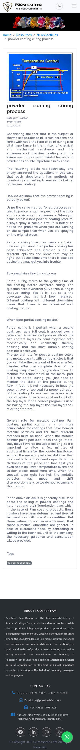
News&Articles (47, 35)
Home (7, 35)
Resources (24, 35)
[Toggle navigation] (74, 6)
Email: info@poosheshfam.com (42, 700)
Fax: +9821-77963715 (42, 707)
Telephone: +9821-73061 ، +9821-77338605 (42, 693)
